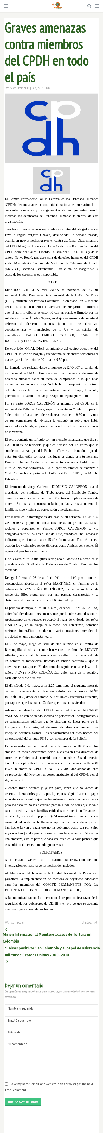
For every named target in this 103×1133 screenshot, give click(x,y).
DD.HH (50, 88)
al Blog (87, 923)
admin (20, 88)
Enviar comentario (23, 1102)
